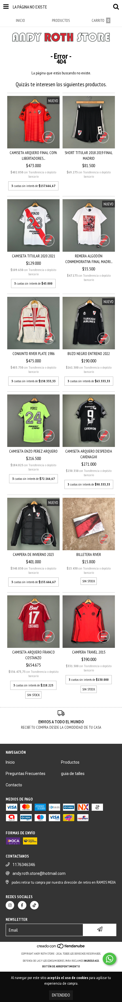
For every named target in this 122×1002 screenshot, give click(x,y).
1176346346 (23, 864)
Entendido (61, 995)
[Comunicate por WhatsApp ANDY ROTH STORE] (109, 959)
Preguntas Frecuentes (25, 773)
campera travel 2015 (88, 652)
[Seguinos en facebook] (22, 905)
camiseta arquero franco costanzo (33, 655)
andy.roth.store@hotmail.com (39, 873)
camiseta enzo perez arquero (33, 451)
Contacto (14, 785)
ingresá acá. (92, 961)
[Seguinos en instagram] (10, 905)
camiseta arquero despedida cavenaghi (88, 454)
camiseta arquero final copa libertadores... (33, 155)
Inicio (10, 762)
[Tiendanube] (61, 948)
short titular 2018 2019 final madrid (89, 155)
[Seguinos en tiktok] (34, 905)
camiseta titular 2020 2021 (33, 256)
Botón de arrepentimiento (61, 966)
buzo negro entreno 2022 (89, 353)
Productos (70, 762)
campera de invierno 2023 (33, 554)
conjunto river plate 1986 (33, 353)
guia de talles (73, 773)
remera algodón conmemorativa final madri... (88, 258)
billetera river (88, 554)
